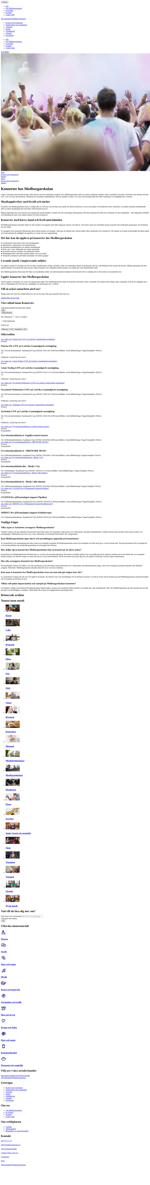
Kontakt (9, 1115)
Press (3, 1161)
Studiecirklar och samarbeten (16, 1090)
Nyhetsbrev (5, 1157)
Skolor (8, 1094)
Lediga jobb (10, 1117)
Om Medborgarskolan (14, 1110)
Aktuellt (9, 1098)
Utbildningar (10, 1096)
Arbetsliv (9, 1092)
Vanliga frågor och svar (9, 1153)
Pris (25, 329)
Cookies (4, 2)
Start (2, 172)
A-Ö (11, 329)
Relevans (5, 329)
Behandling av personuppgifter (17, 1131)
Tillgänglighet (11, 1129)
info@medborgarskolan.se (10, 1145)
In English (9, 1113)
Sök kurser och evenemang (11, 916)
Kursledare (10, 1100)
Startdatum (18, 329)
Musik (3, 177)
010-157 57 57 (6, 1141)
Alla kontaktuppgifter (9, 1149)
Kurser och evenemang (9, 175)
